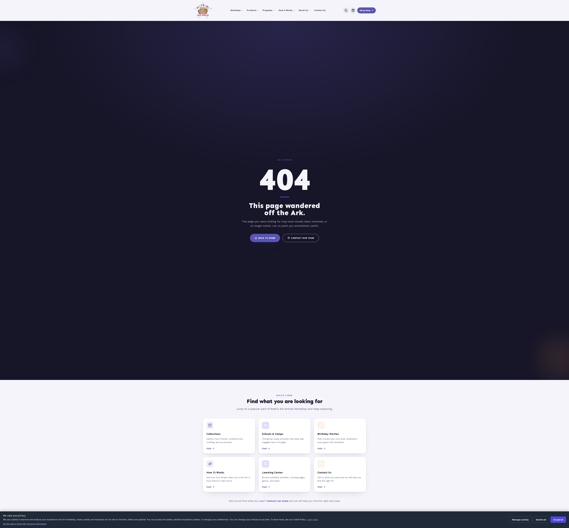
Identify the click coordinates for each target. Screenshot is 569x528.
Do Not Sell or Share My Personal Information (25, 524)
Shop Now (365, 10)
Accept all (558, 519)
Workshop (235, 10)
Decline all (541, 519)
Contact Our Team (302, 238)
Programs (267, 10)
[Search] (346, 10)
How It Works (285, 10)
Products (251, 10)
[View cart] (353, 10)
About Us (303, 10)
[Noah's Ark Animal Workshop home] (203, 10)
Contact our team (277, 501)
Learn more (312, 519)
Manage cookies (520, 519)
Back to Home (266, 238)
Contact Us (320, 10)
